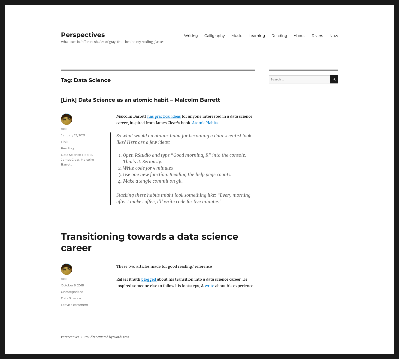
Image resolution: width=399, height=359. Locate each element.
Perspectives (83, 35)
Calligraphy (214, 36)
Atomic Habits (205, 122)
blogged (149, 279)
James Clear (70, 159)
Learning (257, 36)
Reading (279, 36)
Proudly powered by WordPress (106, 337)
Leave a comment (74, 305)
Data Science (71, 154)
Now (333, 36)
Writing (191, 36)
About (299, 36)
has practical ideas (164, 116)
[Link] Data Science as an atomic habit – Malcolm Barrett (140, 100)
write (210, 285)
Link (64, 142)
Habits (87, 154)
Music (236, 36)
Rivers (317, 36)
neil (64, 129)
